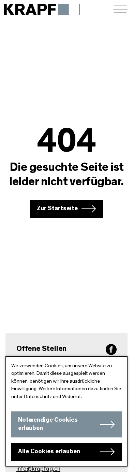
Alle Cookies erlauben (49, 451)
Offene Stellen (41, 348)
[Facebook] (111, 349)
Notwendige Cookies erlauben (48, 424)
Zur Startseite (57, 208)
